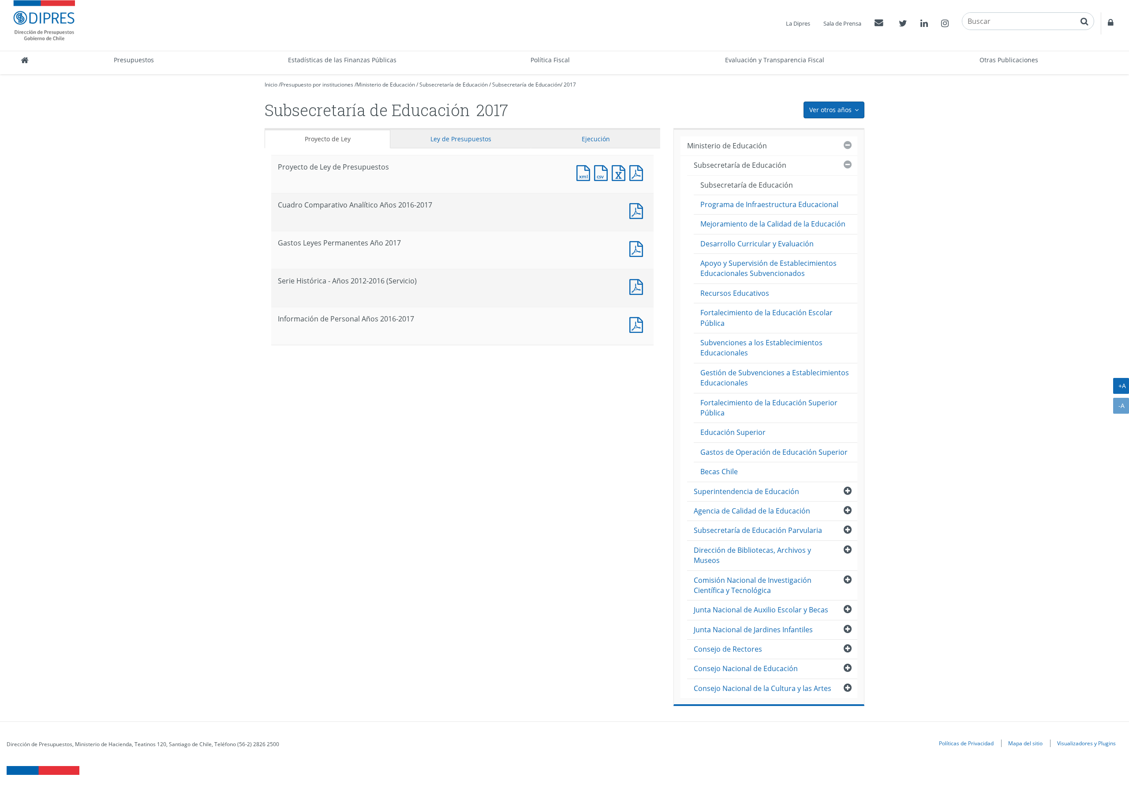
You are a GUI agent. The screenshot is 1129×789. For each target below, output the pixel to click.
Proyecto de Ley (328, 139)
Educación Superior (733, 432)
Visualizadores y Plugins (1086, 743)
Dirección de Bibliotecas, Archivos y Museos (752, 555)
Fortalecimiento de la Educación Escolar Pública (766, 318)
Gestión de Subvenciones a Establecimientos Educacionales (774, 378)
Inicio (271, 84)
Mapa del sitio (1025, 743)
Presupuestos (134, 60)
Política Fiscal (550, 60)
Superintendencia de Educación (746, 491)
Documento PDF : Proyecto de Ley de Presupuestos (638, 172)
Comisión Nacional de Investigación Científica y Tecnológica (752, 585)
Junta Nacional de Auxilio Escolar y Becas (761, 610)
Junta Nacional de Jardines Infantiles (753, 629)
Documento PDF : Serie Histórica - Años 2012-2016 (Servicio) (638, 286)
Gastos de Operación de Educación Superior (774, 452)
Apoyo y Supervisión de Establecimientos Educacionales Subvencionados (768, 268)
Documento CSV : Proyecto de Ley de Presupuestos (603, 172)
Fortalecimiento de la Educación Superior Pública (768, 408)
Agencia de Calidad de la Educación (752, 511)
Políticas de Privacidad (966, 743)
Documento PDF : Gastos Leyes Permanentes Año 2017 (638, 248)
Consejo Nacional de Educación (746, 668)
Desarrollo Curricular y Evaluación (757, 244)
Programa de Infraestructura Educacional (769, 204)
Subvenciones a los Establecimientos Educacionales (761, 348)
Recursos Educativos (734, 293)
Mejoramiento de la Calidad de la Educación (772, 224)
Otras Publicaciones (1008, 60)
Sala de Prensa (842, 23)
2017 (570, 84)
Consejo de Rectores (728, 649)
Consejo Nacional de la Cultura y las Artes (762, 688)
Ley (460, 139)
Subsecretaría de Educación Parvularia (758, 530)
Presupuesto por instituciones (316, 84)
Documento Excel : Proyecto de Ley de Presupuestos (620, 172)
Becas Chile (719, 471)
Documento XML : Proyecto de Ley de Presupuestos (585, 172)
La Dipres (798, 23)
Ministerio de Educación (385, 84)
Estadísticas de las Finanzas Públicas (342, 60)
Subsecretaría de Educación (453, 84)
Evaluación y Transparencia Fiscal (774, 60)
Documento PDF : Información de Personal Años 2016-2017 (638, 324)
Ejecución (596, 139)
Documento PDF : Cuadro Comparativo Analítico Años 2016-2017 (638, 210)
